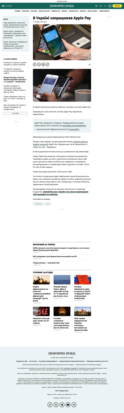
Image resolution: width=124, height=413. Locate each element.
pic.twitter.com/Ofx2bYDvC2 (74, 126)
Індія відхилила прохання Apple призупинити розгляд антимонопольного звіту (15, 25)
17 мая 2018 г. (74, 129)
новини (17, 11)
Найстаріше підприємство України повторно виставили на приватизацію (81, 324)
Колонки (34, 11)
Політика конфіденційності (48, 361)
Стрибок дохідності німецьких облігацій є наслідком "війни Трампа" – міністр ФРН (15, 89)
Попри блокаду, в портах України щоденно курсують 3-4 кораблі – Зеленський (15, 79)
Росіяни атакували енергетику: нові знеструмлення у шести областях (61, 323)
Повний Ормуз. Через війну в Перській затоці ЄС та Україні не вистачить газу (61, 291)
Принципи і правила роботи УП (97, 361)
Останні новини (10, 59)
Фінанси (64, 11)
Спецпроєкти (73, 11)
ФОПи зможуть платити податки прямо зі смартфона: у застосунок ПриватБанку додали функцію (61, 249)
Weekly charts (92, 11)
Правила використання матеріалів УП (72, 361)
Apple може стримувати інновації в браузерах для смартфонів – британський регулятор (14, 34)
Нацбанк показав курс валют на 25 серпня (41, 320)
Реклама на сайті (22, 361)
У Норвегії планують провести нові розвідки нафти (14, 71)
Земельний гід (104, 11)
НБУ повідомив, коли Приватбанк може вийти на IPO (55, 256)
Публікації (25, 11)
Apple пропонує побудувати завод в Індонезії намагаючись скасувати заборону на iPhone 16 (15, 45)
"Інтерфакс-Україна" (69, 368)
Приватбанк (38, 204)
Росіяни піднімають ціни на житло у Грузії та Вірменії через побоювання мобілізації (82, 293)
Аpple (48, 204)
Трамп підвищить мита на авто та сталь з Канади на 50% (14, 99)
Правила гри (55, 11)
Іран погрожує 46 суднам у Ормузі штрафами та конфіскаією (15, 107)
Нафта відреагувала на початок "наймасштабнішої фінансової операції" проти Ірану (41, 294)
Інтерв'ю (83, 11)
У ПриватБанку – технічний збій (46, 263)
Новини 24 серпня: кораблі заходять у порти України (15, 64)
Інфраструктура (44, 11)
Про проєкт (33, 361)
